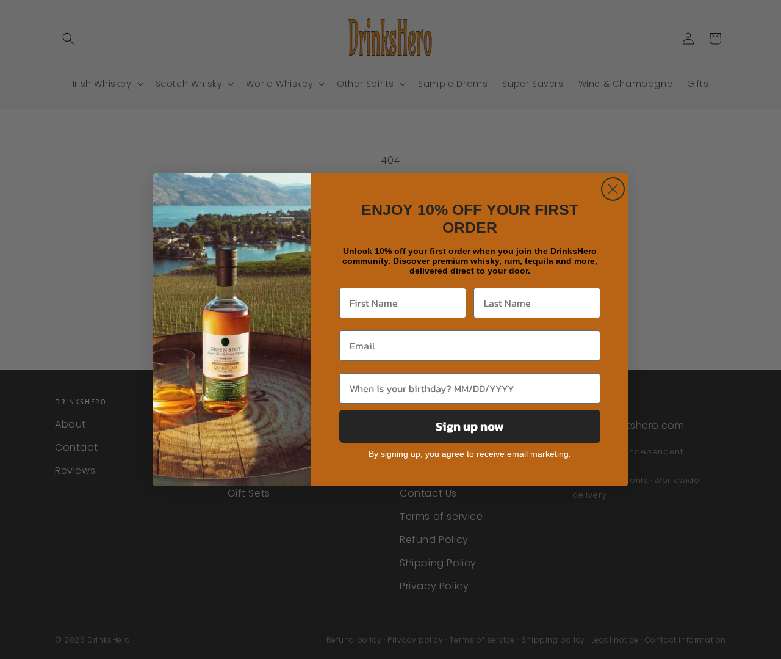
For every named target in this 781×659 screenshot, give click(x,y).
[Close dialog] (613, 189)
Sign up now (470, 426)
